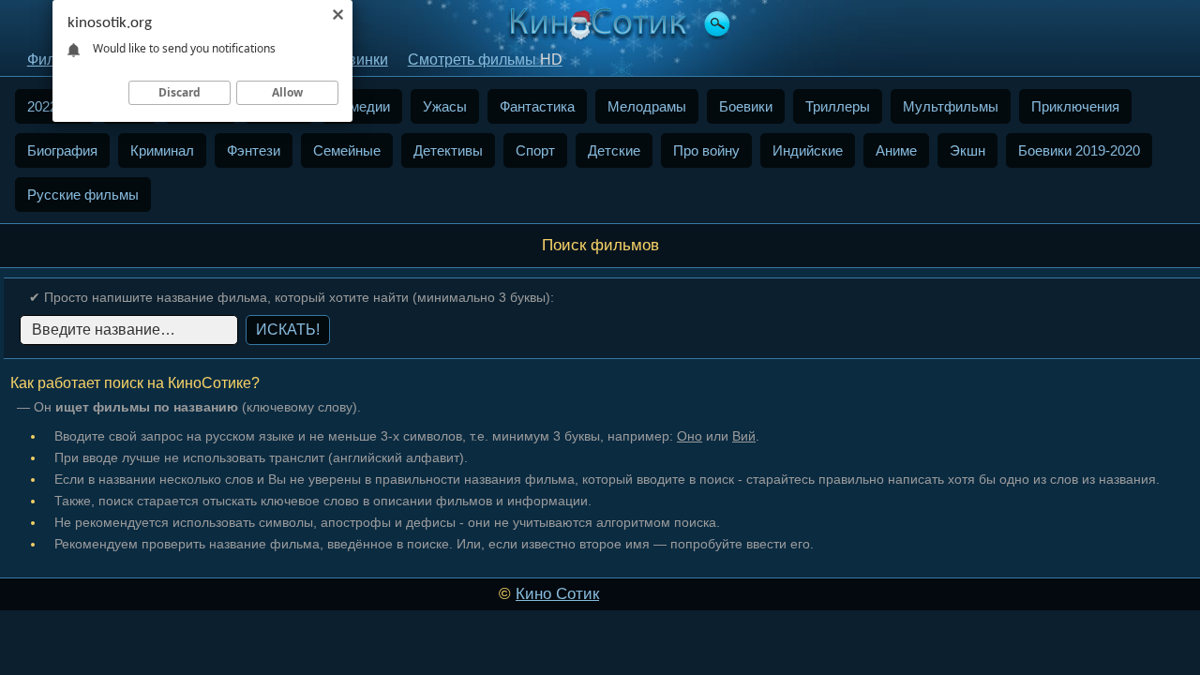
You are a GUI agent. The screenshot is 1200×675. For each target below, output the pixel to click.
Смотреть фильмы (485, 60)
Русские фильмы (83, 194)
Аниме (896, 150)
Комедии (362, 106)
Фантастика (537, 106)
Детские (614, 150)
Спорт (535, 150)
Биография (62, 150)
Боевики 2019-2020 (1079, 150)
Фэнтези (253, 150)
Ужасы (445, 106)
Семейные (347, 150)
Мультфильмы (950, 106)
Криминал (162, 150)
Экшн (967, 150)
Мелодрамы (647, 106)
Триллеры (837, 106)
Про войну (706, 150)
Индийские (807, 150)
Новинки (358, 60)
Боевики (745, 106)
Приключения (1075, 106)
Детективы (448, 150)
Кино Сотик (557, 594)
